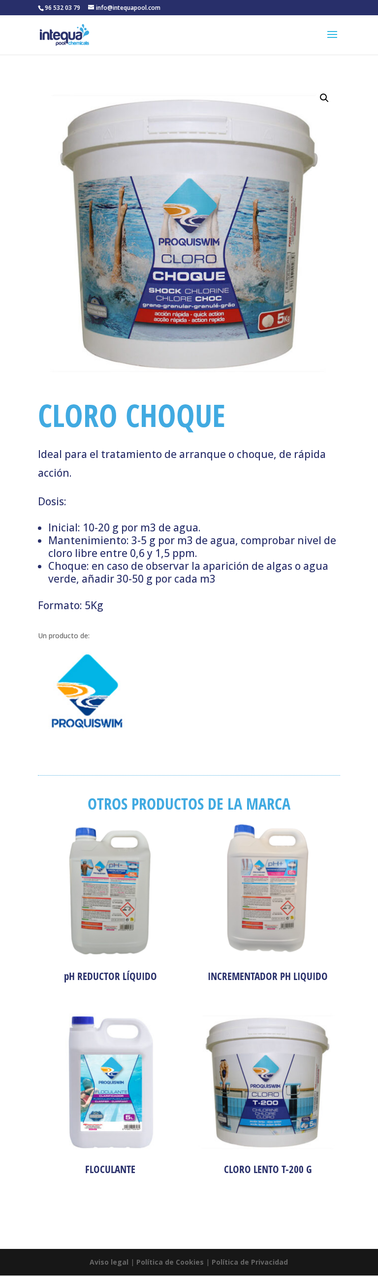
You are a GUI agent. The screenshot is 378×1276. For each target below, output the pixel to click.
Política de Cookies (170, 1262)
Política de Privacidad (250, 1262)
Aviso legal (109, 1262)
